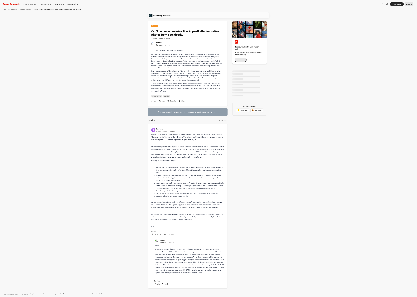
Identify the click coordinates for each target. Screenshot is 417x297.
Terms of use (46, 294)
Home (4, 9)
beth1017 (159, 42)
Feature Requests (59, 4)
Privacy (54, 294)
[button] (397, 4)
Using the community (36, 294)
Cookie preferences (63, 294)
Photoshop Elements (25, 9)
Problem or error (156, 96)
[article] (187, 182)
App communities (12, 9)
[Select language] (387, 4)
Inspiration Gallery (72, 4)
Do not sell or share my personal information (82, 294)
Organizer (166, 96)
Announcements (46, 4)
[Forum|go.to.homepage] (12, 4)
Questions (35, 9)
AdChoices (100, 294)
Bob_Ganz (159, 129)
